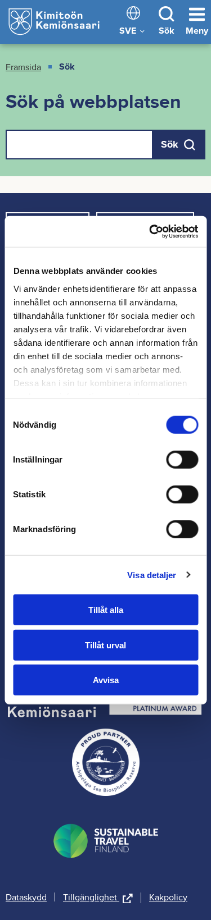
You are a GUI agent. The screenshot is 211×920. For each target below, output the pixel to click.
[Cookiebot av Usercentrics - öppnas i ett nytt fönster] (150, 231)
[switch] (182, 460)
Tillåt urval (105, 644)
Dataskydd (26, 896)
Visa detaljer (151, 574)
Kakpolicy (168, 896)
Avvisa (106, 680)
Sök (166, 30)
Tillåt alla (105, 610)
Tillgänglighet (98, 897)
